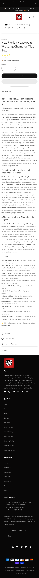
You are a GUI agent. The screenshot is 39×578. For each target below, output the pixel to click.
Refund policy (30, 567)
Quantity (4, 64)
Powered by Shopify (19, 567)
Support (6, 486)
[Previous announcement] (4, 3)
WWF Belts (7, 467)
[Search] (30, 17)
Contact (6, 418)
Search (6, 413)
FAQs (5, 409)
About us (7, 423)
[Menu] (4, 17)
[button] (6, 55)
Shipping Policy (9, 441)
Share (6, 350)
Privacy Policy (8, 436)
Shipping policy (30, 570)
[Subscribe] (31, 536)
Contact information (20, 573)
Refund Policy (8, 432)
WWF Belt (11, 567)
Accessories (8, 481)
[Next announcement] (35, 3)
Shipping (4, 57)
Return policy (8, 427)
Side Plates (7, 477)
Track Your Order (9, 450)
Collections (7, 472)
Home (9, 25)
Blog (5, 404)
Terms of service (20, 570)
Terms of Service (9, 445)
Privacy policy (10, 570)
